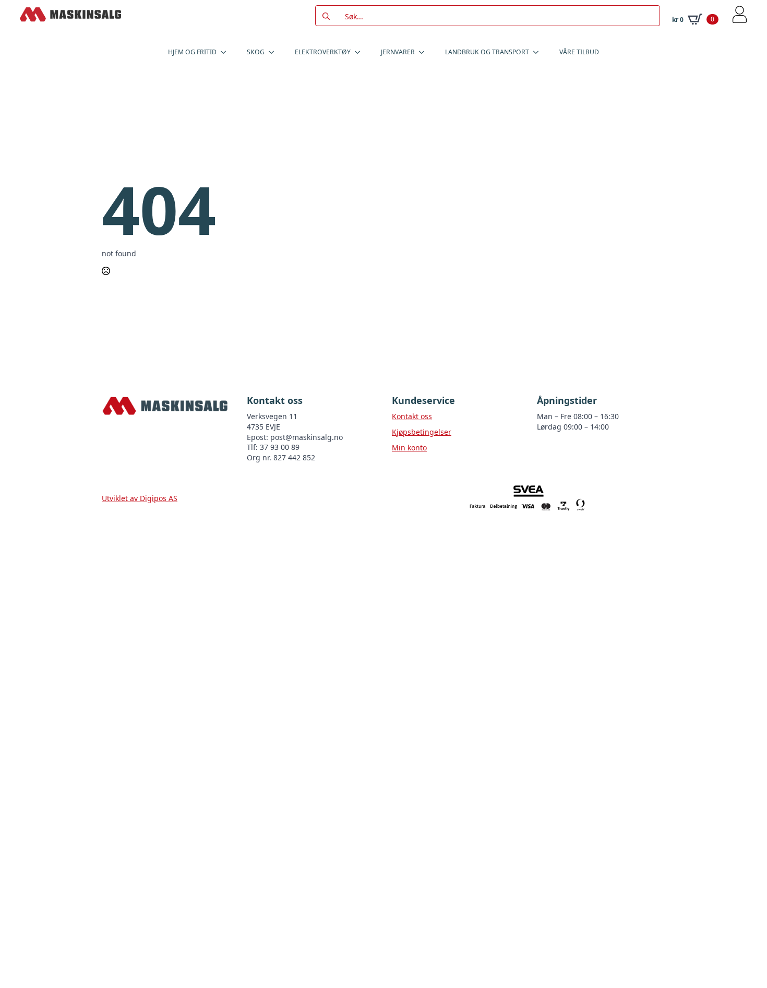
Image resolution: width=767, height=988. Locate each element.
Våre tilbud (579, 51)
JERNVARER (398, 51)
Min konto (409, 448)
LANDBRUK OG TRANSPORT (487, 51)
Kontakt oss (412, 416)
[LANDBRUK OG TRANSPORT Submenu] (539, 52)
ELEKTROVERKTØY (323, 51)
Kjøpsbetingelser (421, 432)
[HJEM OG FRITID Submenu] (226, 52)
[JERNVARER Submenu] (425, 52)
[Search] (326, 16)
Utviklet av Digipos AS (139, 498)
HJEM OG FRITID (192, 51)
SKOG (256, 51)
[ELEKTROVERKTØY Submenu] (360, 52)
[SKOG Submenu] (274, 52)
